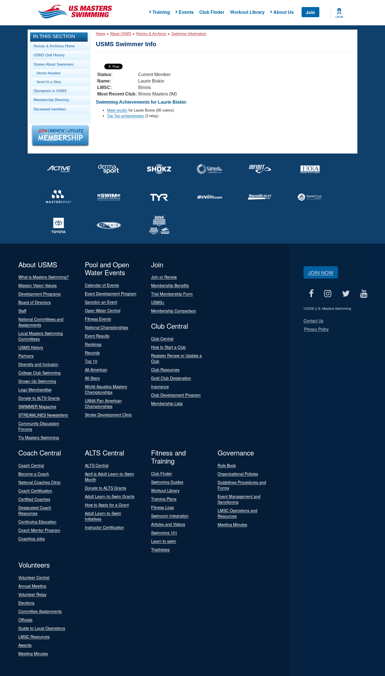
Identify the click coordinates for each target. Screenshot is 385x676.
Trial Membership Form (172, 294)
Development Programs (39, 294)
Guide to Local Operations (41, 628)
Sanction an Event (101, 302)
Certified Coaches (34, 499)
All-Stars (92, 378)
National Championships (106, 327)
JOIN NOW (320, 272)
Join (310, 12)
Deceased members (50, 109)
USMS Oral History (49, 55)
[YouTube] (364, 293)
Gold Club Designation (171, 378)
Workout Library (247, 12)
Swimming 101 (164, 532)
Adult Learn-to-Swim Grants (109, 496)
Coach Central (31, 465)
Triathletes (160, 549)
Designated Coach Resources (34, 510)
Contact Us (313, 320)
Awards (25, 645)
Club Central (162, 338)
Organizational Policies (238, 474)
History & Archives (151, 34)
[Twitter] (345, 293)
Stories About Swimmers (54, 64)
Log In (339, 16)
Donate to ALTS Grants (39, 398)
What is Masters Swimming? (43, 277)
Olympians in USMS (50, 91)
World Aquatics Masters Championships (106, 389)
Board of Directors (34, 302)
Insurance (160, 386)
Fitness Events (98, 319)
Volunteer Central (33, 577)
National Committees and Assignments (40, 322)
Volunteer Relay (32, 594)
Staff (22, 310)
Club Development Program (176, 395)
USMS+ (158, 302)
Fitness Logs (162, 507)
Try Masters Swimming (38, 437)
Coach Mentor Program (39, 530)
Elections (26, 603)
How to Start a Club (168, 347)
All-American (96, 369)
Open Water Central (102, 310)
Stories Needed (48, 73)
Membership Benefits (170, 285)
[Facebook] (311, 293)
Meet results (117, 110)
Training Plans (163, 499)
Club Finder (211, 12)
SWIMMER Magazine (37, 406)
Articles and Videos (168, 524)
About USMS (120, 34)
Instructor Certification (104, 527)
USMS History (30, 347)
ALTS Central (97, 465)
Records (92, 352)
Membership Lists (167, 403)
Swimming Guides (167, 482)
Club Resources (165, 369)
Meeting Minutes (232, 524)
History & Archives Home (54, 46)
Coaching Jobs (31, 538)
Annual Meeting (32, 586)
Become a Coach (33, 474)
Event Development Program (110, 293)
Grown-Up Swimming (37, 381)
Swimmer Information (188, 34)
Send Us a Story (48, 82)
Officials (25, 619)
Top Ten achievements (125, 116)
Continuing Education (37, 521)
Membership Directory (51, 100)
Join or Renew (164, 277)
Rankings (93, 344)
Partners (26, 356)
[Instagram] (328, 293)
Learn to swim (163, 541)
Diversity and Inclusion (38, 364)
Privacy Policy (316, 329)
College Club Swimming (39, 372)
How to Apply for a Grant (107, 505)
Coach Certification (35, 490)
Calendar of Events (102, 285)
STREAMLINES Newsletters (43, 415)
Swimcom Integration (170, 516)
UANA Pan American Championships (103, 403)
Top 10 (91, 361)
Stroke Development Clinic (108, 414)
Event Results (97, 336)
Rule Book (227, 465)
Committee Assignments (40, 611)
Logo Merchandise (35, 389)
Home (100, 34)
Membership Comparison (173, 310)
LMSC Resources (34, 636)
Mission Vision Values (37, 285)
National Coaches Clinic (39, 482)
